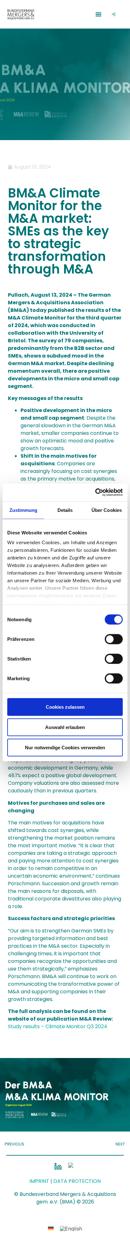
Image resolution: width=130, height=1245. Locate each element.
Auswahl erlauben (65, 727)
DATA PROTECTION (77, 1181)
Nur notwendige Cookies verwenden (65, 747)
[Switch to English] (71, 1228)
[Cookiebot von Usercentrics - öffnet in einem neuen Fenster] (95, 492)
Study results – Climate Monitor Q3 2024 (57, 1026)
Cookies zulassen (65, 706)
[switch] (114, 639)
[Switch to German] (51, 1228)
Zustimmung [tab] (23, 510)
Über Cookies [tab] (107, 510)
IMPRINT (39, 1181)
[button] (98, 14)
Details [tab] (65, 510)
